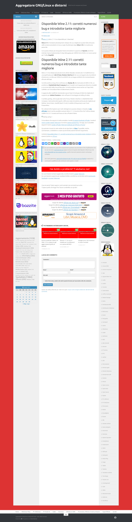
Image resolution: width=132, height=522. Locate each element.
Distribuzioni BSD (107, 304)
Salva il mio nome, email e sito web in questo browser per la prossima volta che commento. (68, 281)
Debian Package (106, 297)
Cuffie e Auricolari (107, 294)
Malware (27, 265)
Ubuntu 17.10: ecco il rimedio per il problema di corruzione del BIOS (67, 242)
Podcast (24, 271)
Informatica (28, 256)
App (104, 273)
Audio (104, 280)
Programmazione (22, 273)
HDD (104, 339)
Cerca (113, 66)
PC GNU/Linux (35, 12)
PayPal (104, 395)
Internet (104, 346)
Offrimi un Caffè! (67, 12)
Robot (104, 409)
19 (17, 299)
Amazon (105, 262)
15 (26, 297)
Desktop (27, 246)
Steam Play (105, 458)
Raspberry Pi (20, 275)
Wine (17, 281)
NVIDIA (31, 269)
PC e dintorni (106, 399)
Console (105, 287)
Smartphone (106, 441)
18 (35, 297)
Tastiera (105, 469)
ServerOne (105, 430)
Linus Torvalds (20, 263)
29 (26, 301)
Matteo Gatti (46, 32)
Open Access (106, 385)
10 (32, 294)
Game (18, 253)
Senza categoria (47, 16)
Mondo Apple (106, 367)
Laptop (104, 357)
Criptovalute (106, 290)
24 (32, 299)
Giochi (104, 325)
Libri (104, 360)
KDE (18, 259)
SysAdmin (24, 277)
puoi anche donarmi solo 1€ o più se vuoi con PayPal (71, 158)
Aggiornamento (25, 238)
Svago (104, 462)
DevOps (19, 250)
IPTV (104, 353)
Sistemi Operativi (107, 437)
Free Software (27, 252)
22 (26, 299)
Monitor (104, 378)
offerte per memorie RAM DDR (71, 205)
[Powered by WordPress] (21, 518)
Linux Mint (20, 265)
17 (32, 297)
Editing (30, 250)
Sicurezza (57, 12)
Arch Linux (30, 240)
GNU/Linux (105, 329)
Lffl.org (54, 136)
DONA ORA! (109, 56)
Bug (23, 242)
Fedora (19, 252)
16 (29, 297)
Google (32, 253)
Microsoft (26, 267)
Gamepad (105, 322)
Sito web (45, 275)
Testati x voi (105, 479)
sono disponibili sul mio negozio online (55, 152)
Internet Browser (23, 258)
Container (32, 244)
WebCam (105, 497)
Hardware (105, 336)
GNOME (25, 253)
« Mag (24, 303)
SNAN (104, 448)
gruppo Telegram (54, 178)
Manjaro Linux (19, 267)
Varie (104, 486)
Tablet (104, 465)
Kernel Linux (22, 262)
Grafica (18, 255)
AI (17, 240)
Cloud (18, 244)
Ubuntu (21, 279)
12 (17, 297)
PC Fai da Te (44, 12)
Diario (104, 301)
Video (104, 490)
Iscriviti (109, 12)
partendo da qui (58, 150)
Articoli (18, 242)
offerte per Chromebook (71, 207)
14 (23, 297)
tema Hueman (34, 518)
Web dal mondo (107, 493)
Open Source (106, 392)
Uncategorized (106, 483)
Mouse (104, 381)
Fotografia (105, 318)
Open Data (105, 388)
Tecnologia (105, 476)
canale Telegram (79, 174)
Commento (46, 259)
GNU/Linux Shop (25, 12)
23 (29, 299)
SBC (103, 420)
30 (29, 301)
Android (23, 240)
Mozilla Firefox (21, 269)
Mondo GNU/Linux (107, 371)
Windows (30, 279)
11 (35, 294)
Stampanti (105, 455)
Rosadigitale (106, 413)
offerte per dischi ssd (71, 203)
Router (104, 416)
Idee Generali (106, 343)
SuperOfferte (101, 12)
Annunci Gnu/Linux (107, 269)
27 (20, 301)
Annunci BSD (106, 266)
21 (23, 299)
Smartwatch (106, 444)
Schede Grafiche (107, 423)
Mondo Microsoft (107, 374)
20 (20, 299)
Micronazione (106, 364)
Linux (29, 263)
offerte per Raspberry (71, 210)
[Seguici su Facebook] (36, 17)
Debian (19, 246)
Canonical (30, 242)
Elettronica (105, 311)
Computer (25, 244)
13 (20, 297)
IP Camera (105, 350)
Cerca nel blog (104, 63)
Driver (24, 250)
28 (23, 301)
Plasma (18, 271)
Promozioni (105, 406)
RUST (33, 275)
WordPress (105, 500)
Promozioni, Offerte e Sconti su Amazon (85, 12)
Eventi (104, 315)
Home (17, 12)
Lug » (28, 303)
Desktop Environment (25, 248)
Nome (45, 269)
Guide (51, 12)
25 (35, 299)
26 (17, 301)
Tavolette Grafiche (107, 472)
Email (72, 269)
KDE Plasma (25, 259)
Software (105, 451)
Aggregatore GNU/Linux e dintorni (41, 5)
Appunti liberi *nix (107, 276)
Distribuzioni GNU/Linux (108, 308)
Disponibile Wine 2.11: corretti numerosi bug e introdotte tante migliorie (69, 134)
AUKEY (104, 283)
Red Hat (28, 275)
